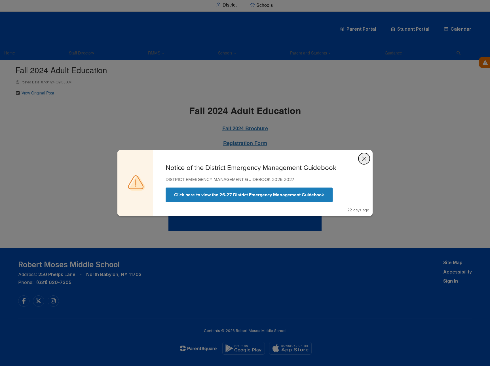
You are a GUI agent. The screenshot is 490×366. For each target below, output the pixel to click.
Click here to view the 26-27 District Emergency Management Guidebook (249, 195)
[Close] (364, 158)
